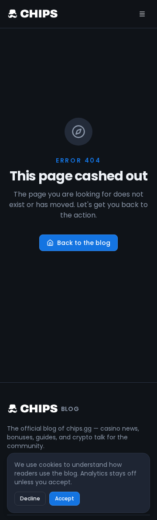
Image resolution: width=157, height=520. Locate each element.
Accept (64, 498)
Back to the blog (83, 242)
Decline (30, 498)
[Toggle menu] (142, 14)
